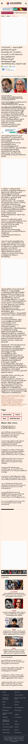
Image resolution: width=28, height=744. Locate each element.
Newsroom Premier (8, 76)
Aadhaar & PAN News (7, 713)
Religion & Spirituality (6, 720)
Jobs (4, 705)
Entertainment (18, 707)
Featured (4, 577)
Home (2, 16)
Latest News (6, 732)
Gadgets (16, 714)
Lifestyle (5, 717)
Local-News (17, 717)
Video (16, 721)
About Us (17, 692)
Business (17, 702)
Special (16, 730)
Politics (17, 415)
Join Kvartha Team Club (20, 698)
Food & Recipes (7, 707)
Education (6, 710)
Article (16, 727)
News (8, 16)
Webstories (17, 732)
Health (16, 705)
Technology (17, 710)
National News (7, 415)
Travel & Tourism (8, 727)
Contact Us (6, 695)
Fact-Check (6, 724)
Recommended (6, 657)
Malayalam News (15, 418)
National (14, 16)
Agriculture (6, 730)
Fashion (16, 724)
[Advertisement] (14, 31)
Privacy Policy (18, 695)
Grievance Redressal (6, 698)
